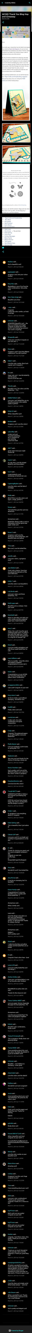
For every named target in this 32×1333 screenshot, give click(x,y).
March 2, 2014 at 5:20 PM (15, 983)
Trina (9, 546)
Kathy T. (10, 581)
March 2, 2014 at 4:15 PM (15, 960)
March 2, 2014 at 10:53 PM (16, 1088)
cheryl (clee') (11, 1073)
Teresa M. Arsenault (14, 1036)
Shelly (9, 495)
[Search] (30, 3)
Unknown (11, 321)
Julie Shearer (12, 1292)
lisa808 (10, 707)
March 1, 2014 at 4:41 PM (15, 490)
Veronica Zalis (8, 245)
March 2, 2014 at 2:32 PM (15, 936)
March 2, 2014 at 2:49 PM (15, 950)
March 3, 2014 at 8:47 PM (15, 1168)
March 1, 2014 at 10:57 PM (16, 712)
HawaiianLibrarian (13, 781)
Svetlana (10, 1083)
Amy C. (10, 628)
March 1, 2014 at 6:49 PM (15, 586)
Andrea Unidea (12, 977)
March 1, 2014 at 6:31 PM (15, 576)
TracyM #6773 (12, 791)
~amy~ (10, 307)
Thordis (10, 386)
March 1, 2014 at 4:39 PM (15, 478)
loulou (10, 671)
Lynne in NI (11, 965)
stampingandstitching (14, 1262)
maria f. (10, 460)
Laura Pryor (8, 234)
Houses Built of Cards (14, 1133)
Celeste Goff (11, 834)
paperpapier (11, 272)
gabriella (10, 1123)
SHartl (10, 645)
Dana (9, 349)
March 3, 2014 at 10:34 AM (16, 1146)
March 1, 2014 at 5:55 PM (15, 563)
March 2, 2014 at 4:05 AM (15, 786)
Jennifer (10, 556)
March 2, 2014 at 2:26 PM (15, 924)
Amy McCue (11, 878)
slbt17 (10, 448)
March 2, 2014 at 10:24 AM (16, 862)
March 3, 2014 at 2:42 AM (15, 1118)
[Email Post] (3, 248)
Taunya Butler (12, 1048)
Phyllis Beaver (12, 744)
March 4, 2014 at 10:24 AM (16, 1257)
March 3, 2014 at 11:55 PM (16, 1180)
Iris (9, 372)
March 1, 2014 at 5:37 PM (15, 527)
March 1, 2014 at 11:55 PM (16, 725)
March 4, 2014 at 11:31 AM (16, 1275)
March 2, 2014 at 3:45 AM (15, 762)
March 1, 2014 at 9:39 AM (15, 278)
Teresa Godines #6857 (15, 1000)
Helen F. (10, 361)
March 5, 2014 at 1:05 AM (15, 1287)
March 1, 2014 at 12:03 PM (16, 381)
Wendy (10, 1151)
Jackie (10, 1280)
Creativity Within (10, 3)
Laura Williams (12, 658)
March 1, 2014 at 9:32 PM (15, 680)
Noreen (10, 507)
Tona (9, 1185)
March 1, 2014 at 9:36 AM (15, 267)
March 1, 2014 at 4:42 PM (15, 502)
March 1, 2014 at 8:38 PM (15, 653)
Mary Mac (11, 284)
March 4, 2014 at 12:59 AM (16, 1205)
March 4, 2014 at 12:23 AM (16, 1190)
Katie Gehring (8, 233)
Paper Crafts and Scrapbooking (13, 218)
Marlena (10, 261)
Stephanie (11, 756)
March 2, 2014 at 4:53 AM (15, 806)
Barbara (10, 421)
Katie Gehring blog (22, 205)
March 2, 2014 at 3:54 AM (15, 776)
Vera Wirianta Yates (10, 243)
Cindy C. (10, 811)
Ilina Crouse (8, 231)
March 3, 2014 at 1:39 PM (15, 1158)
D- (8, 848)
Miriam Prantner (9, 240)
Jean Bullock (12, 568)
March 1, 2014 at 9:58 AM (15, 292)
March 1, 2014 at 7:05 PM (15, 598)
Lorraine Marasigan (10, 236)
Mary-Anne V (12, 695)
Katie (9, 1107)
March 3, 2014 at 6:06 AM (15, 1128)
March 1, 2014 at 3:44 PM (15, 455)
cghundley (11, 431)
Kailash (10, 1024)
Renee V (10, 532)
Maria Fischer (8, 238)
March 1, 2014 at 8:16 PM (15, 640)
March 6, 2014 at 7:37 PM (15, 1301)
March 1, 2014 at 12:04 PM (16, 393)
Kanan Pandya (12, 889)
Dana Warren (8, 225)
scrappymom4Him (13, 685)
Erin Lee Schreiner (10, 226)
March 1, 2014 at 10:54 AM (16, 315)
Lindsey (10, 1173)
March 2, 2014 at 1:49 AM (15, 739)
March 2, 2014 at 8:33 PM (15, 1056)
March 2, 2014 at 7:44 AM (15, 817)
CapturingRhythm (13, 483)
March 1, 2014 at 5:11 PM (15, 514)
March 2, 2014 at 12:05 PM (16, 884)
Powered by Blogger (17, 1330)
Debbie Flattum (12, 398)
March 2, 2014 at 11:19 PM (16, 1102)
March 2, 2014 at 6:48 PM (15, 995)
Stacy (9, 867)
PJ (8, 955)
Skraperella (11, 337)
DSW (9, 1196)
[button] (3, 22)
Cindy (9, 730)
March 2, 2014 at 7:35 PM (15, 1031)
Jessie (10, 1093)
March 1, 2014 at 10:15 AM (16, 302)
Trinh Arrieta (8, 241)
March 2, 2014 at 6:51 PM (15, 1019)
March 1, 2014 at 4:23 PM (15, 467)
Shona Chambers (13, 767)
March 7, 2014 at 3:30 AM (15, 1311)
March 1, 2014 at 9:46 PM (15, 690)
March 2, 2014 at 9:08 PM (15, 1068)
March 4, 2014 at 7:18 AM (15, 1242)
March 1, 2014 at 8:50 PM (15, 666)
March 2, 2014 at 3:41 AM (15, 751)
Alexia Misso (12, 1163)
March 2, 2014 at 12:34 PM (16, 898)
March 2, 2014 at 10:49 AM (16, 873)
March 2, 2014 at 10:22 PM (16, 1078)
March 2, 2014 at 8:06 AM (15, 843)
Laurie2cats (11, 717)
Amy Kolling (8, 221)
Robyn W (10, 411)
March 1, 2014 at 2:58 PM (15, 416)
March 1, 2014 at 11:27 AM (16, 356)
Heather (10, 1234)
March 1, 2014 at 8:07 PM (15, 610)
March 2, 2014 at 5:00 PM (15, 972)
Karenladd (11, 615)
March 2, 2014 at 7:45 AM (15, 829)
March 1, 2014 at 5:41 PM (15, 551)
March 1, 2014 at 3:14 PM (15, 426)
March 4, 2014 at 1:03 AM (15, 1217)
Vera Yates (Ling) (13, 297)
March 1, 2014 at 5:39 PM (15, 541)
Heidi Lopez (8, 229)
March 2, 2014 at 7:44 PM (15, 1043)
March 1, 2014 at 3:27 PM (15, 443)
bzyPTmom (11, 1210)
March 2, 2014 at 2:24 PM (15, 908)
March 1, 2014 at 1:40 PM (15, 406)
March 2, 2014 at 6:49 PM (15, 1007)
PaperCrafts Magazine (14, 49)
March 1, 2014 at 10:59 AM (16, 332)
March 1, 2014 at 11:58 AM (16, 367)
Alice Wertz (8, 220)
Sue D (9, 472)
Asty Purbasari (8, 223)
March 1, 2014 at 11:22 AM (16, 344)
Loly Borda (11, 591)
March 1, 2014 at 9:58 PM (15, 702)
